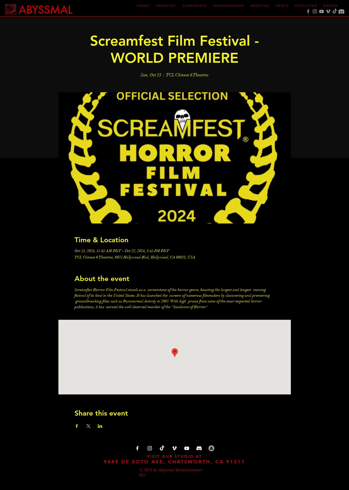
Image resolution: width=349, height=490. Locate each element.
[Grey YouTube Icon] (321, 11)
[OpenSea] (211, 448)
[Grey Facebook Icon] (308, 11)
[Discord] (341, 11)
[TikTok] (335, 11)
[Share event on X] (88, 426)
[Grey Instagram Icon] (315, 11)
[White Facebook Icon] (137, 448)
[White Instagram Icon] (150, 448)
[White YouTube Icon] (187, 448)
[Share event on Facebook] (77, 426)
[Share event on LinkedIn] (100, 426)
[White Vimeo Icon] (174, 448)
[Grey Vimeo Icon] (328, 11)
